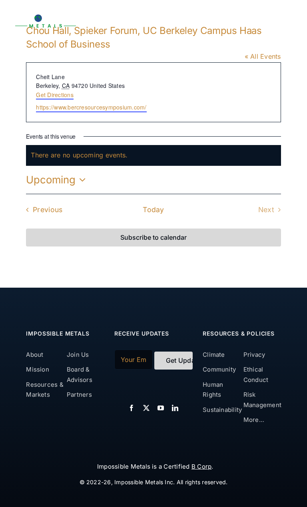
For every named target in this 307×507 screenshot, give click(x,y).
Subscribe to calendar (153, 237)
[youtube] (160, 408)
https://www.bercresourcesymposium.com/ (91, 107)
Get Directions (54, 95)
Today (153, 209)
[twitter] (146, 408)
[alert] (153, 155)
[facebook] (131, 408)
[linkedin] (175, 408)
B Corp (201, 466)
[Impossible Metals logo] (45, 17)
